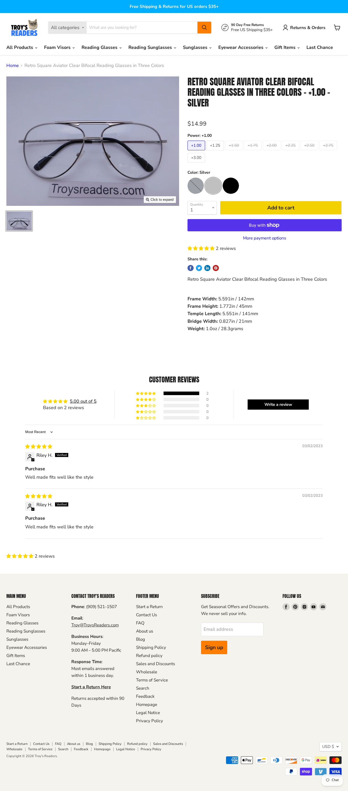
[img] (38, 447)
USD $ (328, 746)
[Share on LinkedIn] (207, 268)
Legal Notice (148, 713)
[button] (202, 248)
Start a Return (149, 607)
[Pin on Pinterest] (216, 268)
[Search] (204, 27)
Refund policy (149, 656)
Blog (140, 639)
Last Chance (319, 47)
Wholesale (146, 672)
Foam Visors (58, 47)
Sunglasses (196, 47)
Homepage (146, 704)
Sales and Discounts (155, 664)
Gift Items (285, 47)
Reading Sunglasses (150, 47)
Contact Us (146, 615)
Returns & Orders (307, 28)
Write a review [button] (278, 404)
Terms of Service (152, 680)
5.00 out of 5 (83, 401)
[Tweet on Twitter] (199, 268)
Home (12, 65)
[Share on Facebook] (191, 268)
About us (144, 631)
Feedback (145, 696)
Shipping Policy (151, 647)
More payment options (264, 238)
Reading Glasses (100, 47)
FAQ (140, 623)
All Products (20, 47)
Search (142, 688)
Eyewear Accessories (241, 47)
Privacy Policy (149, 721)
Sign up (214, 647)
